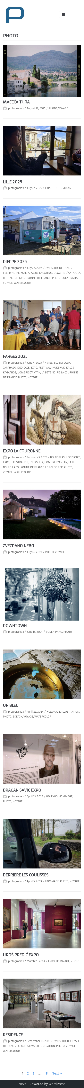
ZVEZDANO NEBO (18, 545)
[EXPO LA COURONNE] (42, 420)
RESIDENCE (13, 1034)
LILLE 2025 (12, 182)
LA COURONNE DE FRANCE (35, 278)
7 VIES (49, 268)
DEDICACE (65, 268)
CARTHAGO (9, 367)
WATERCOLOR (22, 282)
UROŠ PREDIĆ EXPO (21, 954)
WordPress (57, 1084)
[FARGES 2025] (42, 325)
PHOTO (52, 108)
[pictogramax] (14, 14)
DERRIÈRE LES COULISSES (25, 875)
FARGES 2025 (15, 356)
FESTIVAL (9, 272)
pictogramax (16, 108)
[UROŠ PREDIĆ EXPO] (42, 923)
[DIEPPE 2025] (42, 230)
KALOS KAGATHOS (41, 272)
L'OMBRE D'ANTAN (65, 272)
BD (56, 268)
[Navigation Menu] (63, 14)
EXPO (48, 188)
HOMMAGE (53, 711)
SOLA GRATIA (70, 278)
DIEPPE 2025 (15, 261)
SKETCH (17, 716)
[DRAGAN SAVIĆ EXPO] (42, 759)
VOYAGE (63, 108)
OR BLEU (11, 705)
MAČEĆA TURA (16, 102)
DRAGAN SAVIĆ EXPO (22, 790)
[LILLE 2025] (42, 151)
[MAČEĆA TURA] (42, 71)
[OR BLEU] (42, 674)
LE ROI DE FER (54, 467)
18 (46, 1073)
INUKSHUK (22, 272)
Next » (57, 1073)
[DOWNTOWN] (42, 594)
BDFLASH (64, 362)
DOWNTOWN (15, 625)
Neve (23, 1084)
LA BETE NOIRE (50, 372)
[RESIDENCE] (42, 1003)
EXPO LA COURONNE (21, 451)
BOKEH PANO (54, 631)
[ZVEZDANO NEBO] (42, 514)
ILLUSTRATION (20, 462)
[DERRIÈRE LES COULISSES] (42, 844)
